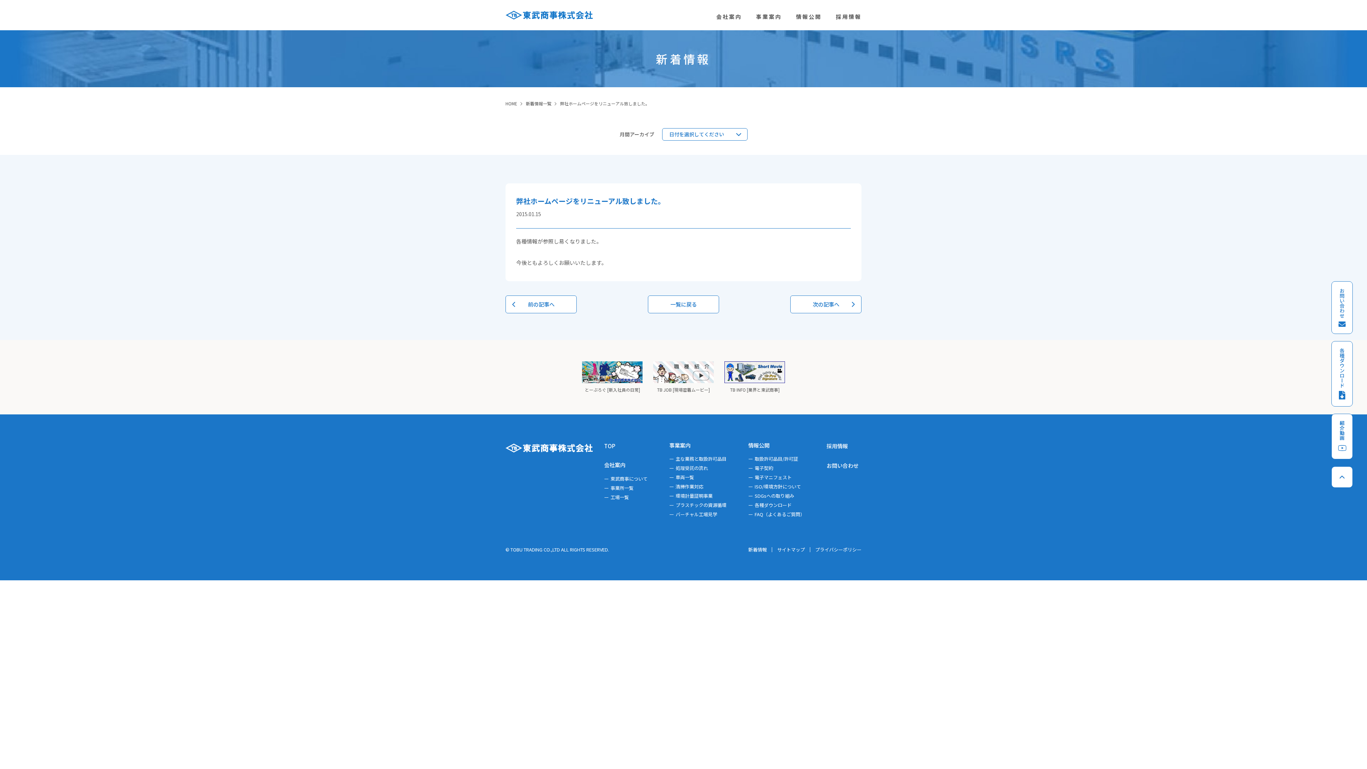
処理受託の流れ (692, 468)
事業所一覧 (622, 488)
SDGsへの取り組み (774, 495)
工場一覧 (620, 497)
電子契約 (764, 468)
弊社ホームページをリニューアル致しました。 (605, 103)
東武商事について (629, 478)
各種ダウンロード (773, 505)
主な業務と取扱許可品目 (701, 458)
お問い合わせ (843, 465)
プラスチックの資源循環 (701, 505)
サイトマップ (791, 549)
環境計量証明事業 (694, 495)
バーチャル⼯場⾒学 (696, 514)
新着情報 (757, 549)
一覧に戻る (683, 304)
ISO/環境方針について (778, 486)
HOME (511, 103)
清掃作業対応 (689, 486)
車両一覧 (685, 477)
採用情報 (837, 446)
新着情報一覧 (538, 103)
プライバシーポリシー (838, 549)
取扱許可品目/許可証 (776, 458)
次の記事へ (826, 304)
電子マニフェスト (773, 477)
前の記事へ (541, 304)
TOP (609, 446)
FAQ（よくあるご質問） (780, 514)
